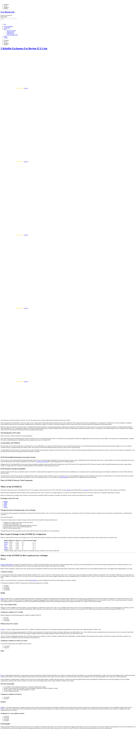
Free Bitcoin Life (7, 12)
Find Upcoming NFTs (12, 35)
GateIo (5, 504)
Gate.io (2, 629)
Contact (6, 37)
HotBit (5, 503)
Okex (5, 505)
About (5, 36)
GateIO (6, 547)
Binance (6, 501)
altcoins (68, 490)
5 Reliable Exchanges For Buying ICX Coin (24, 48)
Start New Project (11, 30)
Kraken (5, 507)
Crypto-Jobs (7, 27)
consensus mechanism (42, 461)
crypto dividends (63, 477)
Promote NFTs (10, 32)
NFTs (5, 29)
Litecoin (86, 490)
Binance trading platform (7, 564)
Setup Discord (10, 33)
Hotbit (5, 549)
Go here (26, 88)
